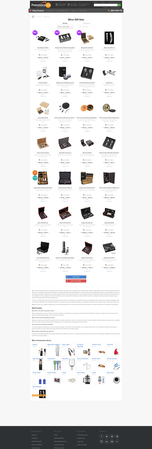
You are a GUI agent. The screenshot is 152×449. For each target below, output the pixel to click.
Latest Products (50, 10)
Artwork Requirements (60, 441)
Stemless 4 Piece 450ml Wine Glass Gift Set (109, 153)
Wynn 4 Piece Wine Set (43, 223)
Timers (94, 373)
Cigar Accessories (38, 359)
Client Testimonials (36, 441)
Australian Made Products (62, 10)
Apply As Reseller (82, 445)
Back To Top (76, 277)
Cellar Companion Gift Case (43, 258)
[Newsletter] (117, 441)
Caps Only (80, 441)
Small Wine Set (109, 83)
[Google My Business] (117, 436)
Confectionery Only (83, 435)
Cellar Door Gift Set (43, 83)
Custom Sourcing (82, 10)
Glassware (65, 359)
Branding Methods (59, 438)
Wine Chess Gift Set (87, 153)
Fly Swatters (51, 359)
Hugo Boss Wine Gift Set (109, 258)
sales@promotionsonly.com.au (114, 2)
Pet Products (36, 373)
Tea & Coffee (81, 373)
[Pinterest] (112, 436)
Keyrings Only (81, 438)
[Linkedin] (107, 441)
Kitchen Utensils (112, 359)
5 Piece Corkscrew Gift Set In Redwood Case (109, 188)
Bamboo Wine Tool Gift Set (87, 48)
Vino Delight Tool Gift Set (42, 48)
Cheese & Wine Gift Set (43, 118)
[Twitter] (107, 436)
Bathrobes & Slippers (54, 345)
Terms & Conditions (37, 445)
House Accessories (83, 359)
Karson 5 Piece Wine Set (64, 223)
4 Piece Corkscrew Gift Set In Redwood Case (109, 118)
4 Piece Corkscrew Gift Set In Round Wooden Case (87, 118)
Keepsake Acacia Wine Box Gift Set (87, 188)
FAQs (56, 435)
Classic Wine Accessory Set (65, 153)
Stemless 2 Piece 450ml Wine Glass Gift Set (65, 48)
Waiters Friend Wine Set (109, 48)
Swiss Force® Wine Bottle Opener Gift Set (65, 258)
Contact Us (103, 2)
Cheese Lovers (96, 345)
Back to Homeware (76, 281)
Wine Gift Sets (46, 16)
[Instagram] (101, 441)
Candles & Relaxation (80, 345)
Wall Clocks (110, 373)
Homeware (39, 16)
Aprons (35, 345)
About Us (96, 2)
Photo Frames (52, 373)
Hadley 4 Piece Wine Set (87, 223)
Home (33, 16)
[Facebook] (101, 436)
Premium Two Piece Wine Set (65, 188)
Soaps (64, 373)
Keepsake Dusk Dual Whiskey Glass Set (65, 83)
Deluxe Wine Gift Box (109, 223)
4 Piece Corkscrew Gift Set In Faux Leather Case (65, 118)
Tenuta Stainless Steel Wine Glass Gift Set (43, 188)
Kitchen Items (96, 359)
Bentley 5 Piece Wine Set (87, 258)
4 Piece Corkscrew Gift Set (43, 153)
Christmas (110, 345)
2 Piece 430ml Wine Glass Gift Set (87, 83)
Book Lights (66, 345)
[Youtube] (112, 441)
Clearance (73, 10)
